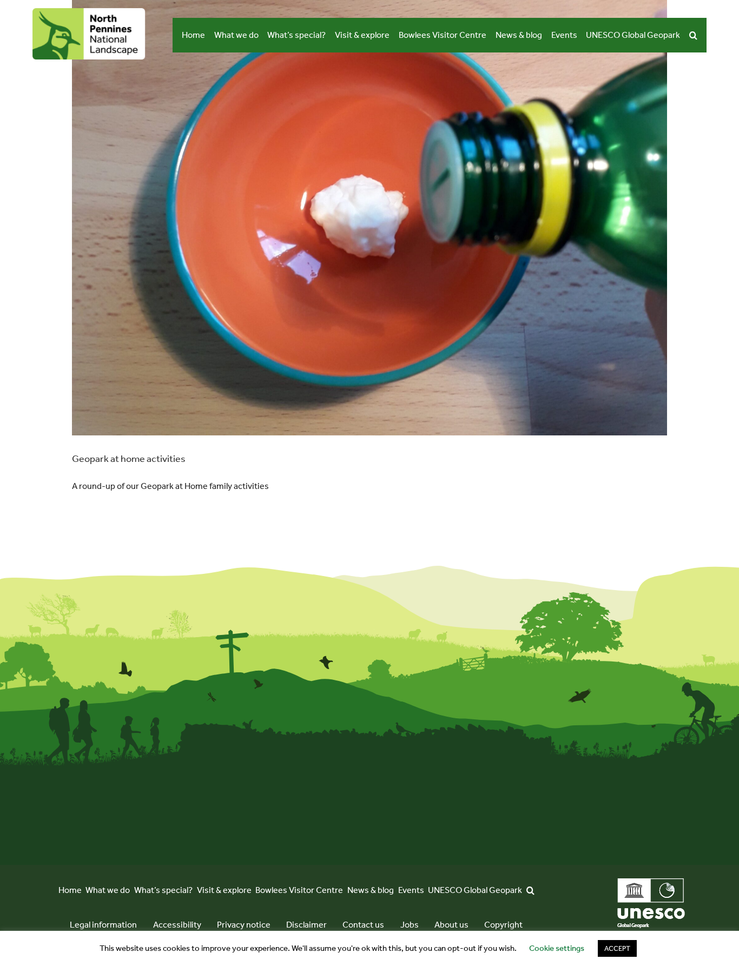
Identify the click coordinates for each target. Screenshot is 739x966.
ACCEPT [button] (617, 948)
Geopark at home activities (129, 459)
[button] (693, 35)
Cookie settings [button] (556, 948)
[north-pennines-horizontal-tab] (89, 12)
